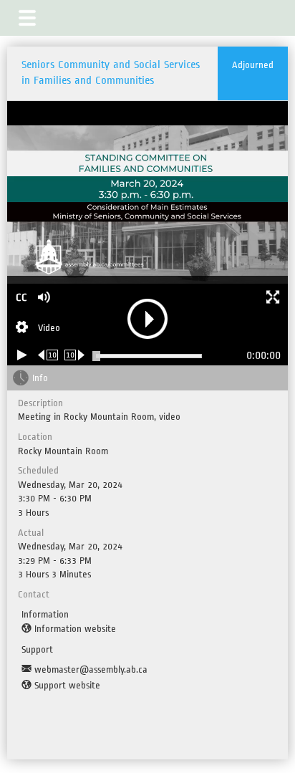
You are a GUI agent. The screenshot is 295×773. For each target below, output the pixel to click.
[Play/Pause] (22, 355)
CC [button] (21, 298)
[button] (27, 18)
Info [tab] (40, 378)
